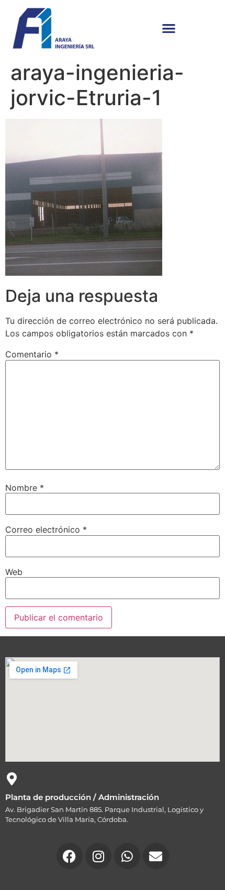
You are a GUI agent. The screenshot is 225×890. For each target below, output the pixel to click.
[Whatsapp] (127, 856)
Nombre (24, 487)
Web (13, 572)
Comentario (32, 354)
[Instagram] (98, 856)
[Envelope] (156, 856)
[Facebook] (70, 856)
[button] (168, 28)
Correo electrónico (46, 529)
